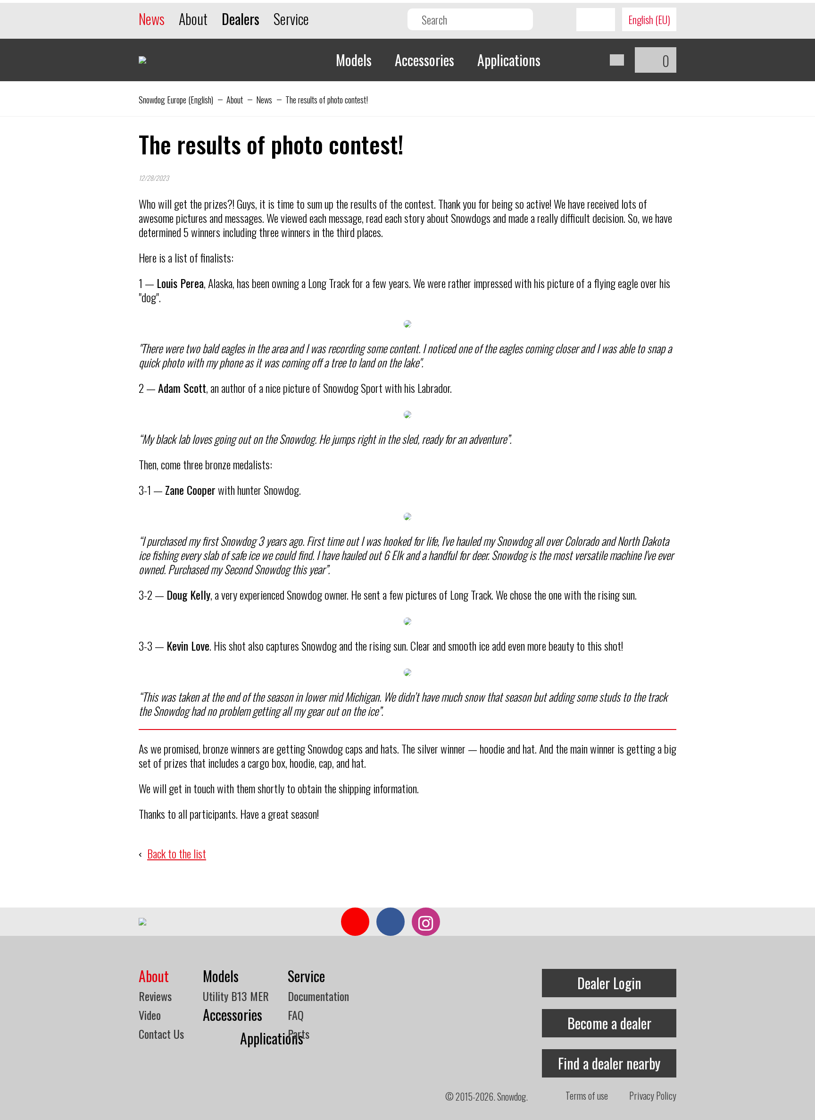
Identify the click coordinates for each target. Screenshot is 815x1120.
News (152, 18)
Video (150, 1014)
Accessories (424, 59)
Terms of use (587, 1095)
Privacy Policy (652, 1095)
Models (354, 59)
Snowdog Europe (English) (176, 99)
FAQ (296, 1014)
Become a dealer (609, 1023)
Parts (298, 1033)
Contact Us (161, 1033)
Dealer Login (609, 982)
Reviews (155, 995)
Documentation (318, 995)
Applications (509, 59)
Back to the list (176, 853)
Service (291, 18)
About (193, 18)
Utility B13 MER (236, 995)
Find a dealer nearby (609, 1063)
